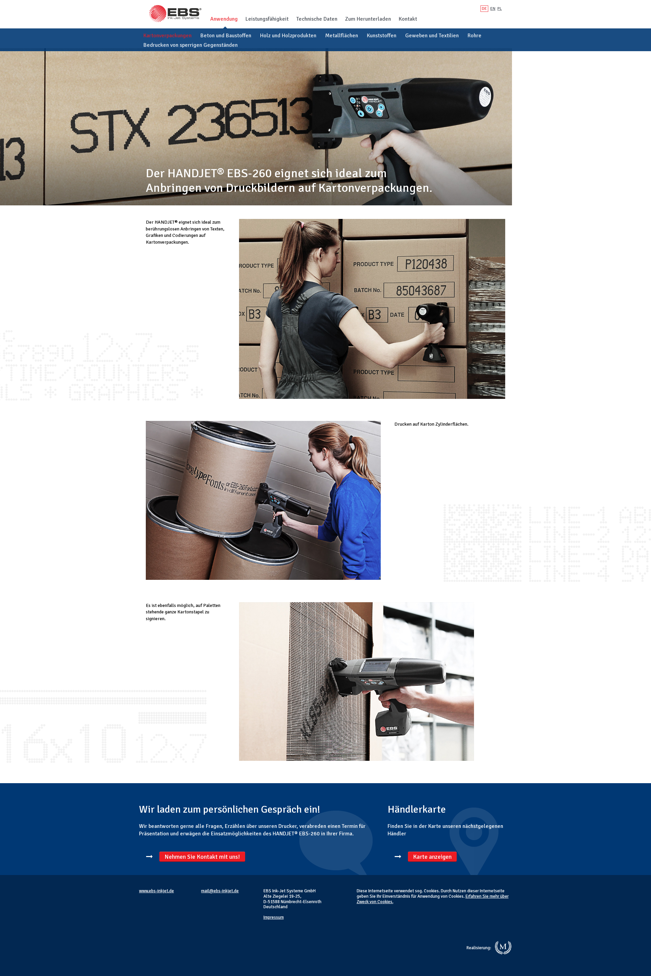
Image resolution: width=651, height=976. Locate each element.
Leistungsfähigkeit (267, 19)
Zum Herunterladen (368, 19)
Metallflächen (341, 35)
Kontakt (408, 19)
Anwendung (224, 19)
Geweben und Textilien (432, 35)
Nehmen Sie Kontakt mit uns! (202, 856)
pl (499, 8)
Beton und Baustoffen (225, 35)
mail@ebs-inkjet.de (220, 891)
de (484, 8)
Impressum (273, 917)
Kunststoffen (381, 35)
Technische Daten (316, 19)
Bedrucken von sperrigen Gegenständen (190, 45)
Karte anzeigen (432, 856)
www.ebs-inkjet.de (156, 891)
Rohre (474, 35)
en (492, 8)
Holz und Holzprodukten (288, 35)
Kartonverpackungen (167, 35)
